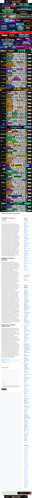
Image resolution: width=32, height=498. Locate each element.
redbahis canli (26, 329)
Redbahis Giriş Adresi (26, 359)
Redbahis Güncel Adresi (26, 370)
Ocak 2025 (25, 456)
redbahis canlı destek (26, 336)
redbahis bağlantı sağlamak (27, 325)
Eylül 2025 (25, 451)
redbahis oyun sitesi (27, 396)
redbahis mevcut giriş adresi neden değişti (27, 389)
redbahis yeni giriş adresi (26, 430)
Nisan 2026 (26, 450)
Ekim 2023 (25, 476)
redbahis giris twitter (27, 350)
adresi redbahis (26, 290)
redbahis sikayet (27, 406)
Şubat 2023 (26, 487)
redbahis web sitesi (26, 423)
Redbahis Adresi (26, 221)
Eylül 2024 (25, 462)
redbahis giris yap (26, 353)
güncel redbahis (26, 304)
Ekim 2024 (25, 460)
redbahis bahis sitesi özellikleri (27, 322)
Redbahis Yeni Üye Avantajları (6, 361)
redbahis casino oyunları (26, 339)
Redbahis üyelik (26, 435)
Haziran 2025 (26, 452)
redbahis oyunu (25, 397)
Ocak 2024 (25, 472)
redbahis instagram (27, 377)
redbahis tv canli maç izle (26, 416)
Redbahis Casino (26, 337)
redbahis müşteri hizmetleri (26, 392)
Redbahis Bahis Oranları (26, 318)
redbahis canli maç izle (27, 332)
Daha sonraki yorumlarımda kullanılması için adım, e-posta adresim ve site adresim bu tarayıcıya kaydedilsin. (11, 386)
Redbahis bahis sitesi (26, 320)
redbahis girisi (27, 348)
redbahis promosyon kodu (27, 404)
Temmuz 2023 (26, 480)
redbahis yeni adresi (26, 427)
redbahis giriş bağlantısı (26, 362)
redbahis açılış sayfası (26, 311)
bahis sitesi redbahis (26, 293)
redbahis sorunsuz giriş (26, 408)
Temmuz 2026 (26, 447)
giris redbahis (26, 300)
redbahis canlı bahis (26, 333)
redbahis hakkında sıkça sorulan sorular (26, 372)
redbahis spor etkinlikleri (26, 411)
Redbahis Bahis (27, 312)
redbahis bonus (26, 327)
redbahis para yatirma (27, 399)
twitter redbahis (26, 439)
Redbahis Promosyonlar (5, 359)
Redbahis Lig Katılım (27, 259)
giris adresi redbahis (26, 297)
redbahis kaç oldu (26, 381)
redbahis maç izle (26, 387)
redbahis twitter (26, 421)
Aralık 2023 (26, 474)
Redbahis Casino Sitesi (27, 345)
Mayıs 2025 (26, 454)
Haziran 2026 (26, 448)
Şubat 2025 (26, 455)
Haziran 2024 (26, 466)
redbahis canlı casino (27, 334)
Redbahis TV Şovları (27, 225)
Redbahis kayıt (26, 379)
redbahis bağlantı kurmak (26, 324)
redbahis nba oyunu (26, 395)
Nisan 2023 (26, 484)
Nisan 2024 (26, 468)
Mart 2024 (25, 470)
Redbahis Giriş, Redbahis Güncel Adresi (11, 213)
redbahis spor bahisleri (26, 410)
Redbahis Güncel (26, 365)
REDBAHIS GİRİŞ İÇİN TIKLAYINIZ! (16, 32)
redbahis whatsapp (26, 425)
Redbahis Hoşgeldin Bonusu (27, 375)
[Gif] (16, 89)
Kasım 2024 (26, 459)
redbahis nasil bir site (27, 394)
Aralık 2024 (26, 458)
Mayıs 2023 (26, 483)
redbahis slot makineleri (26, 407)
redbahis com (26, 347)
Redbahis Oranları (27, 242)
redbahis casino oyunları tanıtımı (26, 340)
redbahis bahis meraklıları (26, 316)
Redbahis (25, 224)
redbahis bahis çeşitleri (26, 323)
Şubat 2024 (26, 471)
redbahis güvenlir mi (27, 371)
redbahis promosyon (26, 402)
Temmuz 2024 (26, 464)
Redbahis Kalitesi (4, 362)
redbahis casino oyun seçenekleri (26, 341)
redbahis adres (26, 308)
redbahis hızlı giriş (26, 376)
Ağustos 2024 (26, 463)
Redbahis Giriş (26, 356)
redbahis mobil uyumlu (26, 390)
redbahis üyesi (25, 437)
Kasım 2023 (26, 475)
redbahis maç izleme (26, 388)
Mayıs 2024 (26, 467)
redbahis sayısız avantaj (26, 405)
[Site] (16, 54)
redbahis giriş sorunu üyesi (26, 363)
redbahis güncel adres (26, 368)
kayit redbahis (27, 307)
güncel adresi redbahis (26, 302)
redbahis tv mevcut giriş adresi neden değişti (27, 419)
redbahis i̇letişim (26, 378)
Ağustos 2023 (26, 479)
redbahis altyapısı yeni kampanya (26, 310)
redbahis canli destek (27, 330)
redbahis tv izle (27, 417)
